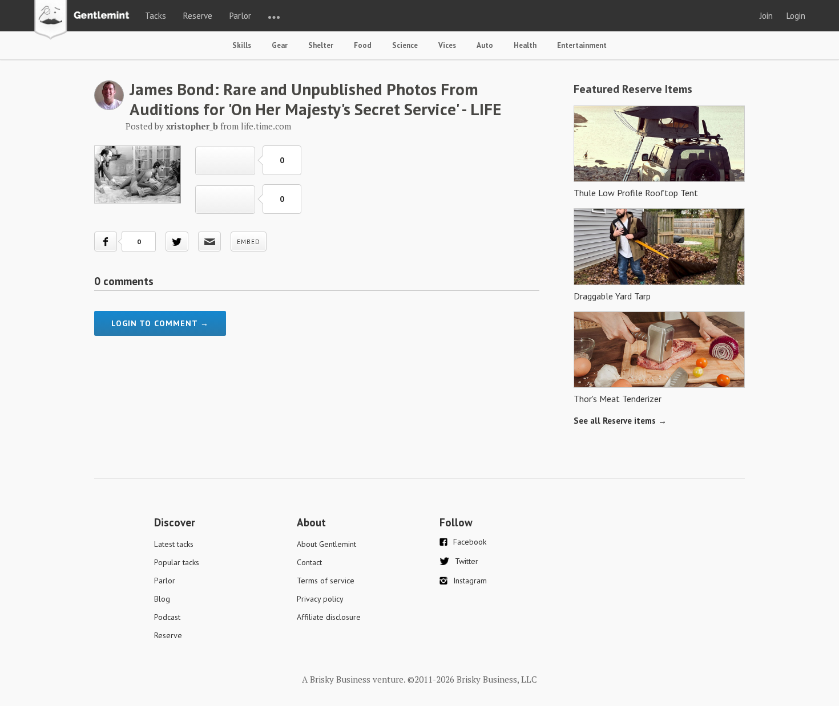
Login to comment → (160, 323)
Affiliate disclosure (329, 617)
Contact (309, 562)
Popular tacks (176, 562)
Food (363, 45)
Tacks (155, 15)
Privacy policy (320, 599)
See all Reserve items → (620, 420)
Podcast (167, 617)
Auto (485, 45)
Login (795, 15)
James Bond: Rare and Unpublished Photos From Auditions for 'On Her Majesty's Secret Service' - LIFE (315, 99)
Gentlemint (85, 20)
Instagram (470, 581)
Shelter (320, 45)
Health (525, 45)
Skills (241, 45)
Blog (162, 599)
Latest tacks (173, 544)
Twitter (466, 561)
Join (766, 15)
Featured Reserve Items (633, 89)
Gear (280, 45)
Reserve (197, 15)
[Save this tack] (225, 199)
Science (405, 45)
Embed (248, 242)
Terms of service (325, 580)
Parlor (240, 15)
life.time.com (266, 126)
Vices (447, 45)
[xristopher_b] (109, 106)
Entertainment (582, 45)
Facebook (469, 542)
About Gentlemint (326, 544)
